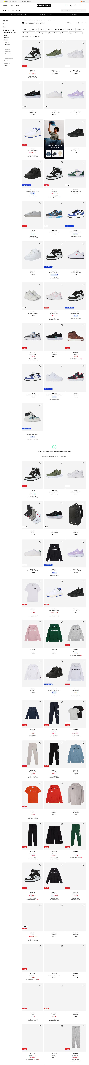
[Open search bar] (62, 10)
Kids (17, 5)
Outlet (6, 1)
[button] (71, 23)
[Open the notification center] (76, 5)
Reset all (37, 36)
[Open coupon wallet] (66, 6)
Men (12, 5)
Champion (52, 20)
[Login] (71, 6)
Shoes (46, 20)
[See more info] (33, 78)
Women (5, 5)
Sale (32, 29)
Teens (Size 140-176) (37, 20)
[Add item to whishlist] (40, 43)
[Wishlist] (80, 6)
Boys (27, 20)
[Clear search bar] (85, 10)
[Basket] (85, 6)
